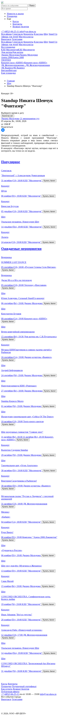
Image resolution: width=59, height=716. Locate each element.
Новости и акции (15, 13)
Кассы (16, 21)
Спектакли (17, 34)
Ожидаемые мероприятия (21, 248)
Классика (38, 34)
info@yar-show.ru (27, 31)
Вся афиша (6, 34)
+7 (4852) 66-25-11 (10, 31)
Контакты (17, 24)
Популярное (10, 162)
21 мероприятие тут (29, 118)
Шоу (46, 34)
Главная (11, 81)
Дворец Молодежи (10, 118)
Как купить (6, 689)
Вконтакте (6, 39)
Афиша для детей (9, 36)
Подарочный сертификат (24, 686)
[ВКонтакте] (3, 130)
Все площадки (8, 47)
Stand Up (53, 34)
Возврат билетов (21, 26)
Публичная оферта (10, 691)
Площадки (12, 16)
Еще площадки (8, 73)
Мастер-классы (26, 36)
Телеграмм (17, 39)
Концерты (28, 34)
